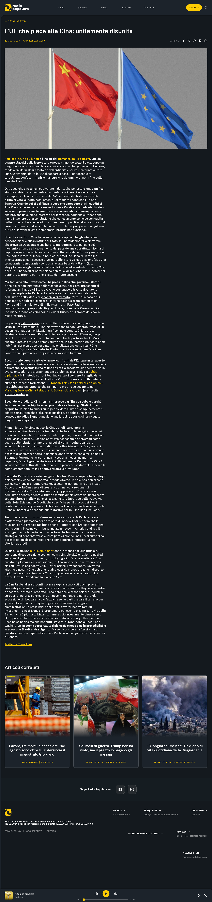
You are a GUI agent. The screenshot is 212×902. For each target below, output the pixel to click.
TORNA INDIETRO (17, 21)
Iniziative (126, 7)
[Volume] (198, 895)
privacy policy (13, 831)
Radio (61, 7)
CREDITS (51, 831)
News (104, 7)
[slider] (84, 899)
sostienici (194, 7)
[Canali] (205, 895)
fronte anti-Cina (15, 304)
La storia (149, 7)
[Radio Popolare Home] (17, 7)
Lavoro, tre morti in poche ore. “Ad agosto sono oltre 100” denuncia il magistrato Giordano (37, 750)
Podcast (82, 7)
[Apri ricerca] (206, 7)
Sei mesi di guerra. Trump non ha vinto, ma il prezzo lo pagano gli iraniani (106, 750)
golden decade (29, 323)
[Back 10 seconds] (96, 893)
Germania (11, 483)
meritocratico (15, 259)
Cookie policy (34, 831)
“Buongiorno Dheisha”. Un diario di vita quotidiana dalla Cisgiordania (175, 748)
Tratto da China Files (18, 644)
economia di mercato (56, 297)
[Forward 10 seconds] (116, 893)
